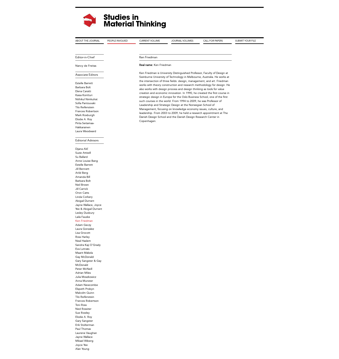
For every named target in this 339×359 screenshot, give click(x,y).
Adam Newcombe (86, 285)
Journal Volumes (182, 40)
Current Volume (149, 40)
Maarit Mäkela (84, 252)
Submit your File (245, 40)
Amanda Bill (82, 177)
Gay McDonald (84, 257)
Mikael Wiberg (84, 341)
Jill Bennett (82, 169)
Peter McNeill (83, 269)
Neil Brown (82, 184)
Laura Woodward (85, 131)
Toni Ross (81, 305)
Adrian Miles (83, 272)
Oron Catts (82, 192)
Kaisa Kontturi (83, 95)
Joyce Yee (81, 345)
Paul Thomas (83, 329)
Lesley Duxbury (84, 212)
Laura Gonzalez (84, 229)
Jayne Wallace (84, 337)
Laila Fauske (82, 217)
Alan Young (82, 349)
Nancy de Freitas (85, 65)
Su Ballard (81, 157)
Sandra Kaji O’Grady (88, 245)
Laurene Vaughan (86, 333)
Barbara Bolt (83, 87)
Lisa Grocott (82, 232)
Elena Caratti (83, 91)
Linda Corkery (84, 197)
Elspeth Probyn (84, 289)
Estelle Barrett (84, 83)
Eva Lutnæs (82, 249)
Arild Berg (81, 173)
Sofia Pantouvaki (85, 103)
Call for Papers (213, 40)
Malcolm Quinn (84, 292)
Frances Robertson (87, 111)
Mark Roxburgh (85, 115)
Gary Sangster (84, 321)
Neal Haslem (83, 241)
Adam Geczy (83, 225)
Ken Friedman (162, 65)
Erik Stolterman (84, 325)
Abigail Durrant (84, 201)
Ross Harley (82, 237)
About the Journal (87, 40)
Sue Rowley (82, 312)
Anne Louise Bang (86, 161)
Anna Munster (84, 281)
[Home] (89, 20)
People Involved (117, 40)
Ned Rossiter (83, 309)
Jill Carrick (81, 189)
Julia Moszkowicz (85, 277)
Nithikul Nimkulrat (86, 99)
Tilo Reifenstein (84, 107)
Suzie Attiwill (83, 153)
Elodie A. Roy (83, 119)
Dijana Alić (81, 149)
